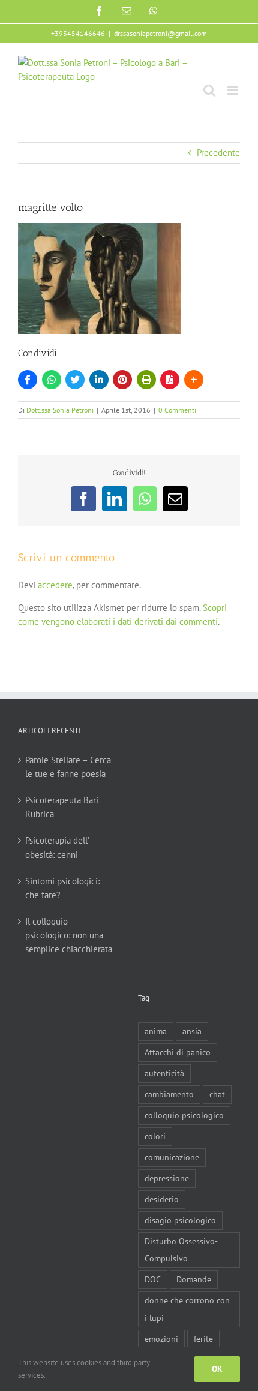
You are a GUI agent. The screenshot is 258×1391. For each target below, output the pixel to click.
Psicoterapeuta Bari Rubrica (61, 807)
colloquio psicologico (184, 1115)
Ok (217, 1368)
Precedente (218, 152)
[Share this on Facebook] (27, 379)
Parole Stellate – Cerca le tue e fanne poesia (68, 766)
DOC (153, 1279)
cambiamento (169, 1094)
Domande (193, 1279)
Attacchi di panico (178, 1052)
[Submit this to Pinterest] (122, 379)
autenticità (164, 1073)
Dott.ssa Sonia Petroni (60, 409)
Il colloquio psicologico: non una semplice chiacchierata (68, 935)
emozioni (161, 1338)
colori (155, 1136)
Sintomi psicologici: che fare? (62, 888)
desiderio (162, 1199)
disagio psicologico (180, 1220)
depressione (167, 1178)
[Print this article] (146, 379)
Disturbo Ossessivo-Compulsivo (181, 1250)
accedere (55, 585)
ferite (203, 1338)
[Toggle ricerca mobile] (209, 90)
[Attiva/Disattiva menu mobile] (233, 90)
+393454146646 (78, 33)
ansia (192, 1031)
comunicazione (172, 1157)
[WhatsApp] (51, 379)
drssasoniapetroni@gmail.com (160, 33)
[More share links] (193, 379)
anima (156, 1031)
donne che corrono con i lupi (187, 1309)
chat (217, 1094)
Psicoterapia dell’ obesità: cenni (57, 847)
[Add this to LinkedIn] (99, 379)
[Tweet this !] (75, 379)
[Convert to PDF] (169, 379)
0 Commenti (177, 409)
